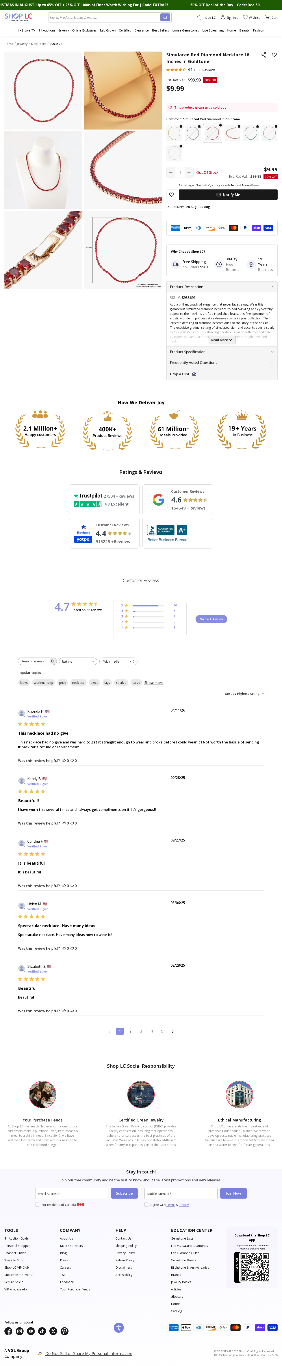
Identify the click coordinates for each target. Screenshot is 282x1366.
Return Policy (124, 1260)
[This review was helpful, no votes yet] (64, 760)
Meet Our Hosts (71, 1246)
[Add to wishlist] (274, 55)
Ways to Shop (14, 1260)
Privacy (184, 1205)
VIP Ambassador (16, 1289)
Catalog (176, 1311)
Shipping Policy (126, 1246)
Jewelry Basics (181, 1282)
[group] (43, 170)
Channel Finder (15, 1253)
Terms (170, 1205)
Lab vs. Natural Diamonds (189, 1246)
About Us (66, 1238)
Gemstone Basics (183, 1260)
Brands (176, 1275)
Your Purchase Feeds (75, 1289)
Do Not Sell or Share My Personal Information (88, 1353)
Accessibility (123, 1275)
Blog (63, 1253)
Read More (219, 340)
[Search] (165, 17)
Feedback (67, 1282)
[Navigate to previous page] (109, 1031)
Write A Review (211, 619)
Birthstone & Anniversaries (190, 1267)
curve (136, 682)
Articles (176, 1289)
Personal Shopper (17, 1246)
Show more (153, 682)
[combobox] (105, 17)
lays (107, 682)
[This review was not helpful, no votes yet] (72, 760)
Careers (65, 1267)
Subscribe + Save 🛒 (18, 1275)
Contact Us (123, 1238)
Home (175, 1304)
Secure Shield (13, 1282)
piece (94, 682)
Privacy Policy (125, 1253)
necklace (78, 682)
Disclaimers (123, 1267)
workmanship (43, 682)
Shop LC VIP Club (16, 1267)
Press (64, 1260)
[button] (174, 133)
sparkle (121, 682)
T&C (63, 1275)
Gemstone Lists (182, 1238)
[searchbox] (33, 661)
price (62, 682)
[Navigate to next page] (173, 1031)
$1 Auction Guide (16, 1238)
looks (24, 682)
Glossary (177, 1296)
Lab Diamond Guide (185, 1253)
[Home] (26, 17)
